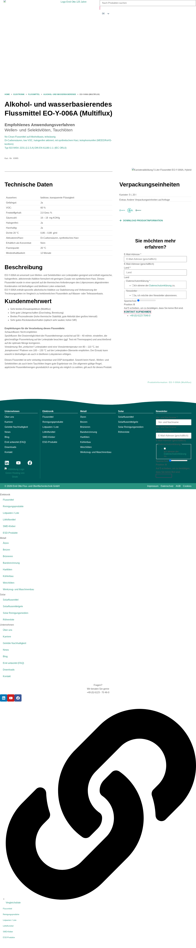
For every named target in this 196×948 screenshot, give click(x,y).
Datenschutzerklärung (160, 285)
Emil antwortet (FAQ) (15, 442)
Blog (7, 437)
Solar (121, 411)
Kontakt (8, 452)
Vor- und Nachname (167, 417)
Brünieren (85, 427)
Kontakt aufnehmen (137, 312)
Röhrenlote (123, 432)
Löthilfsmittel (48, 432)
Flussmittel (34, 94)
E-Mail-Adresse (132, 254)
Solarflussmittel (126, 417)
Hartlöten (85, 437)
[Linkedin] (7, 463)
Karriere (9, 422)
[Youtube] (18, 463)
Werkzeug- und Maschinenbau (95, 452)
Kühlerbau (85, 442)
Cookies (187, 486)
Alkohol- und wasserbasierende (59, 94)
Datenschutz (167, 486)
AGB (178, 486)
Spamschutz (130, 301)
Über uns (9, 417)
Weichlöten (86, 447)
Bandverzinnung (88, 432)
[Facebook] (30, 463)
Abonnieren (164, 476)
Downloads (10, 447)
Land (127, 268)
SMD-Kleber (48, 437)
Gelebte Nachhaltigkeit (16, 427)
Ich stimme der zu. (154, 285)
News (7, 432)
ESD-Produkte (49, 442)
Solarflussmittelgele (128, 422)
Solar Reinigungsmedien (130, 427)
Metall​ (83, 411)
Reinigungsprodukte (52, 422)
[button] (141, 220)
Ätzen (83, 417)
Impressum (152, 486)
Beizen (83, 422)
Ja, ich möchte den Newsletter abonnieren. (155, 295)
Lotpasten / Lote (50, 427)
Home (7, 94)
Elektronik (19, 94)
